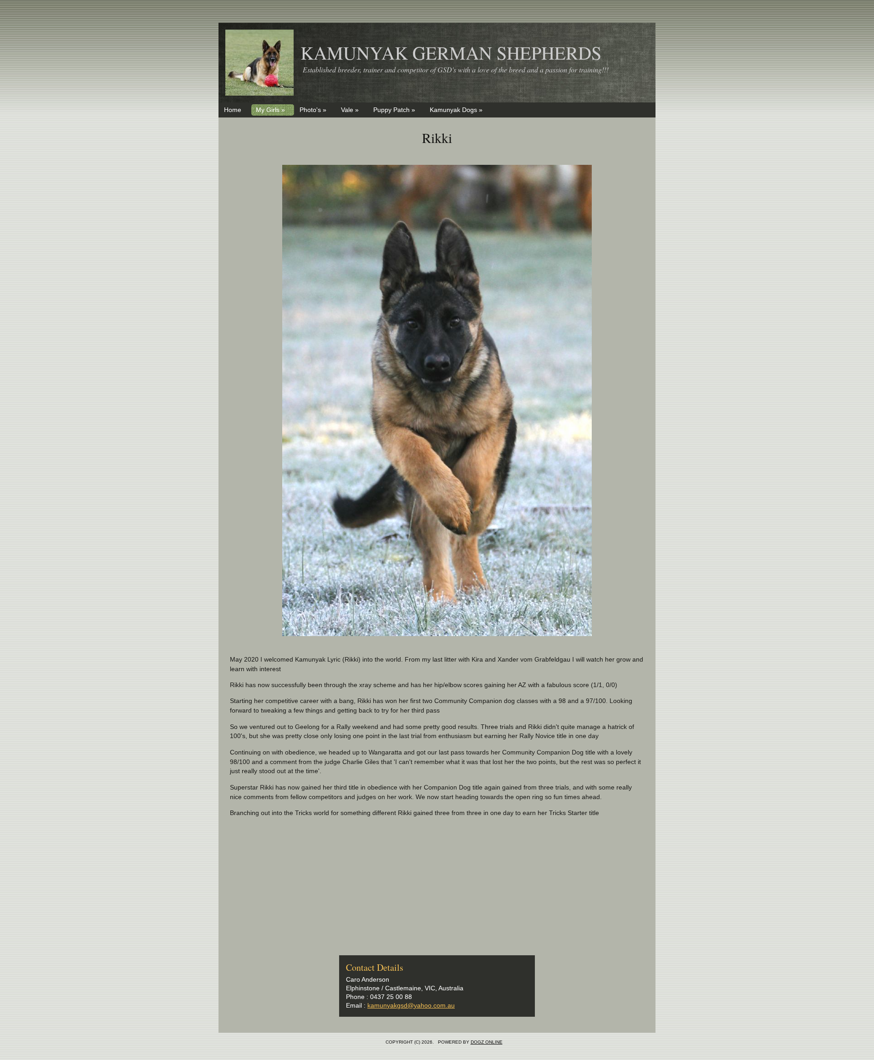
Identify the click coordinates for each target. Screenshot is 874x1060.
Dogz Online (487, 1042)
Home (232, 109)
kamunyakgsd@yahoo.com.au (411, 1005)
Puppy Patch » (394, 109)
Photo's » (313, 109)
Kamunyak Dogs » (456, 109)
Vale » (350, 109)
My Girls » (270, 109)
